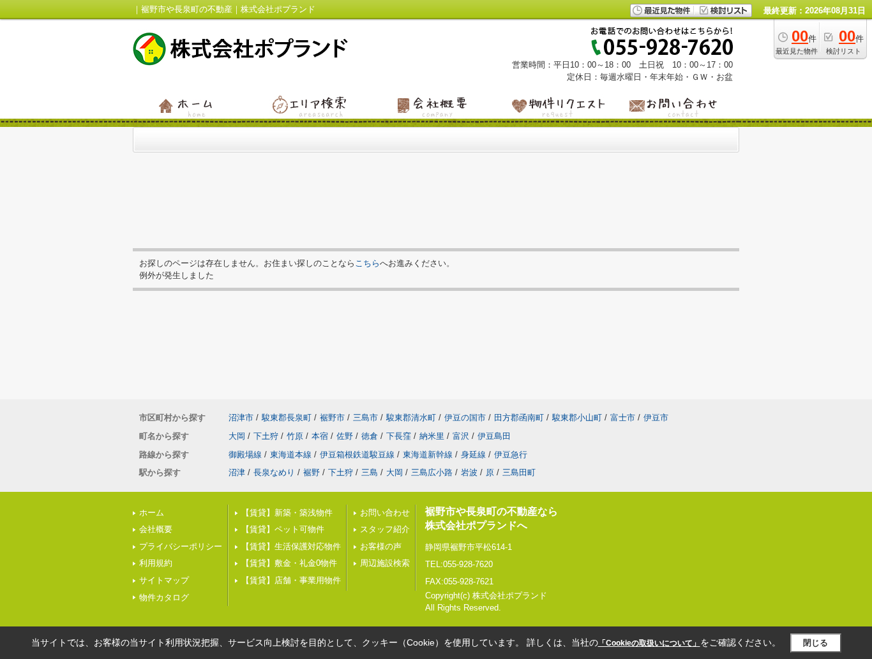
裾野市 (332, 417)
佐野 (344, 436)
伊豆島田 (494, 436)
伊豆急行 (510, 454)
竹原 (295, 436)
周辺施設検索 (385, 563)
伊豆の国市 (465, 417)
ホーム (151, 512)
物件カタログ (164, 597)
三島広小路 (432, 472)
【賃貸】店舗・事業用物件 (291, 580)
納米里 (431, 436)
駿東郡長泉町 (287, 417)
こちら (367, 263)
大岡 (237, 436)
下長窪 (398, 436)
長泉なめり (274, 472)
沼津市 (241, 417)
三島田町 (519, 472)
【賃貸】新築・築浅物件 (287, 512)
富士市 (622, 417)
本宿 (320, 436)
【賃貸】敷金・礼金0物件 (289, 563)
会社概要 (155, 529)
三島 (369, 472)
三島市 (365, 417)
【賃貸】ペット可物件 (282, 529)
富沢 (461, 436)
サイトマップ (164, 580)
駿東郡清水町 (411, 417)
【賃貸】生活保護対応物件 (291, 546)
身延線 (473, 454)
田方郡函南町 (519, 417)
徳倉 (369, 436)
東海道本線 (291, 454)
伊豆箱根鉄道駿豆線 (357, 454)
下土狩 (265, 436)
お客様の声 (381, 546)
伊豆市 (655, 417)
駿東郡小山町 (577, 417)
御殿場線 (245, 454)
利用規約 (155, 563)
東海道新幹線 (428, 454)
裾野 (311, 472)
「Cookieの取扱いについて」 (649, 643)
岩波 (469, 472)
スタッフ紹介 (385, 529)
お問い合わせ (385, 512)
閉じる (815, 643)
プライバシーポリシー (180, 546)
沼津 (237, 472)
